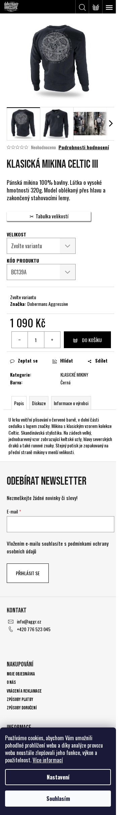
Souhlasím (58, 799)
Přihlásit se (28, 573)
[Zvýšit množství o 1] (52, 340)
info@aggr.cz (29, 621)
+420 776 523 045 (33, 629)
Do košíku (92, 339)
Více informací (48, 760)
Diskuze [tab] (39, 402)
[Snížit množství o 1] (20, 340)
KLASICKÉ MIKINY (74, 374)
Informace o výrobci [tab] (71, 402)
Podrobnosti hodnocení (83, 147)
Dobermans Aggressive (47, 303)
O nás (11, 682)
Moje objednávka (21, 673)
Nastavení (58, 777)
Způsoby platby (20, 699)
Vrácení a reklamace (24, 691)
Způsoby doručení (22, 707)
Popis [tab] (19, 402)
